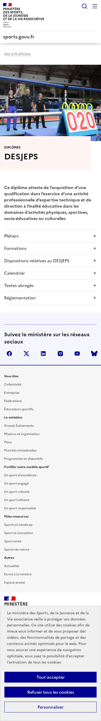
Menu (95, 6)
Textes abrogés (19, 285)
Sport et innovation (18, 533)
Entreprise (11, 392)
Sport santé (12, 541)
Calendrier (14, 273)
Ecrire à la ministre (18, 574)
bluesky (94, 353)
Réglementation (20, 298)
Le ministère (13, 417)
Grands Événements (19, 425)
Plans (8, 442)
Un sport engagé (16, 483)
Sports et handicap (18, 524)
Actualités (11, 566)
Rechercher (84, 6)
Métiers (11, 236)
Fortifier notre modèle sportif (26, 467)
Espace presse (14, 582)
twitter (26, 353)
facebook (9, 353)
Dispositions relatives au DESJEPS (36, 261)
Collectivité (12, 384)
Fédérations (13, 401)
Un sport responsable (20, 508)
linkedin (43, 353)
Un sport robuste (17, 491)
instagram (60, 353)
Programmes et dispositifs (23, 458)
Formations (15, 248)
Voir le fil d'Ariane (17, 54)
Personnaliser (50, 707)
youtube (77, 353)
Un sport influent (16, 500)
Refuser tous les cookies (50, 692)
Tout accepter (51, 677)
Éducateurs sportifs (18, 409)
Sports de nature (16, 549)
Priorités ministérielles (20, 450)
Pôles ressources (16, 516)
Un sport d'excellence (20, 475)
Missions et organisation (22, 434)
